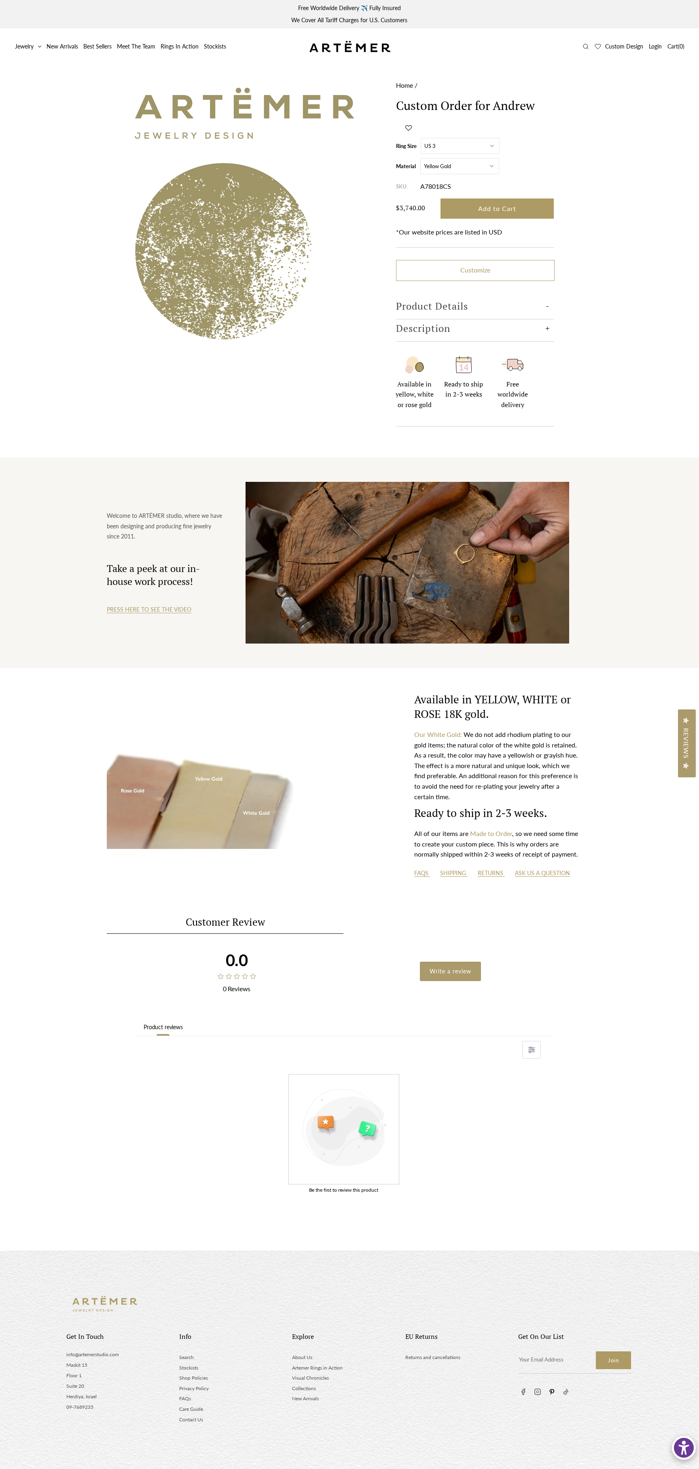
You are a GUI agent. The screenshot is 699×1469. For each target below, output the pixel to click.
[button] (408, 128)
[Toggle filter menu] (531, 1050)
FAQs (422, 873)
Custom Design (624, 46)
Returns (491, 873)
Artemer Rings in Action (317, 1368)
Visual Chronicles (310, 1378)
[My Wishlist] (598, 46)
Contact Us (191, 1419)
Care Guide (191, 1409)
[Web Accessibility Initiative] (684, 1448)
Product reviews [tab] (163, 1027)
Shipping (454, 873)
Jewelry (24, 46)
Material (406, 166)
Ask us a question (542, 873)
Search (186, 1357)
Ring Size (406, 146)
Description (423, 328)
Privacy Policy (194, 1388)
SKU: (402, 186)
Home (404, 85)
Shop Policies (193, 1378)
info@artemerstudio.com (92, 1354)
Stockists (215, 46)
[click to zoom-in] (249, 209)
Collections (304, 1388)
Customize (475, 270)
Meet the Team (136, 46)
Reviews (686, 743)
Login (655, 46)
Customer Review (225, 922)
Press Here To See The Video (149, 609)
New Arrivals (62, 46)
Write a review (450, 971)
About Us (302, 1357)
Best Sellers (97, 46)
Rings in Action (180, 46)
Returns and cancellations (432, 1357)
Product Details (432, 306)
